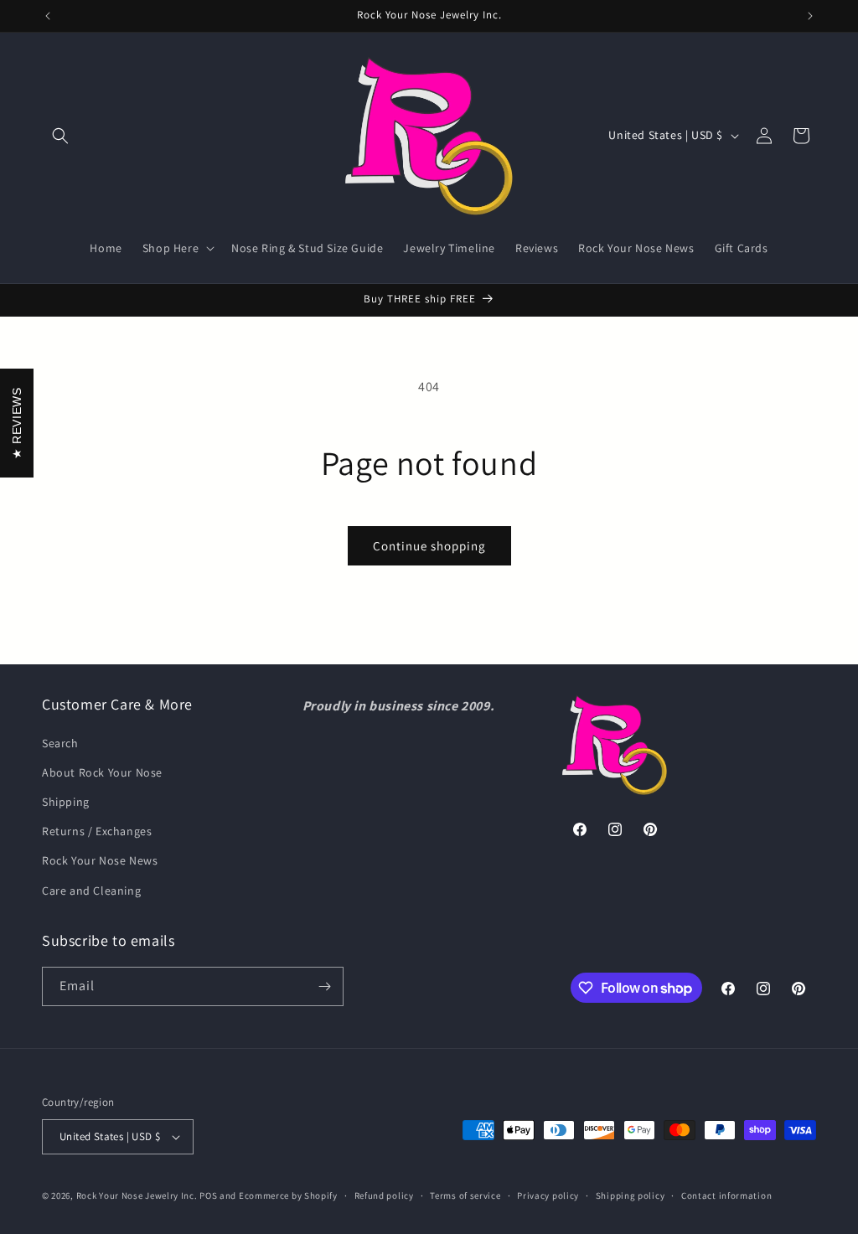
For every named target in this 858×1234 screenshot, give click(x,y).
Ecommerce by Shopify (288, 1195)
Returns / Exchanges (97, 831)
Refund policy (384, 1195)
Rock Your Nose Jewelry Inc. (137, 1195)
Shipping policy (630, 1195)
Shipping (66, 801)
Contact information (726, 1195)
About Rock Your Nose (102, 772)
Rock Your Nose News (100, 860)
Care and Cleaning (91, 890)
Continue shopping (429, 546)
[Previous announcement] (47, 16)
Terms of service (465, 1195)
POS (208, 1195)
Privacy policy (548, 1195)
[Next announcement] (810, 16)
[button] (60, 135)
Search (60, 743)
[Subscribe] (324, 986)
